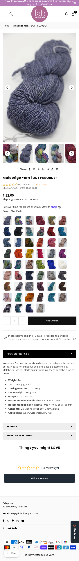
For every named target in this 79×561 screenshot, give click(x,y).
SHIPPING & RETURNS (20, 435)
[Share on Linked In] (43, 169)
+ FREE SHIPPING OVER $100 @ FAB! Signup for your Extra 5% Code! (39, 3)
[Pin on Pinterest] (38, 169)
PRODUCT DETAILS (18, 354)
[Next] (71, 87)
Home (6, 25)
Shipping (7, 199)
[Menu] (4, 14)
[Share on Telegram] (47, 169)
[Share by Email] (57, 169)
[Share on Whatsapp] (52, 169)
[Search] (11, 14)
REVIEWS (12, 426)
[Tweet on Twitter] (34, 169)
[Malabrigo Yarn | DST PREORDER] (10, 153)
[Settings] (66, 14)
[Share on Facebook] (29, 169)
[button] (73, 14)
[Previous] (7, 87)
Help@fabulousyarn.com (24, 513)
